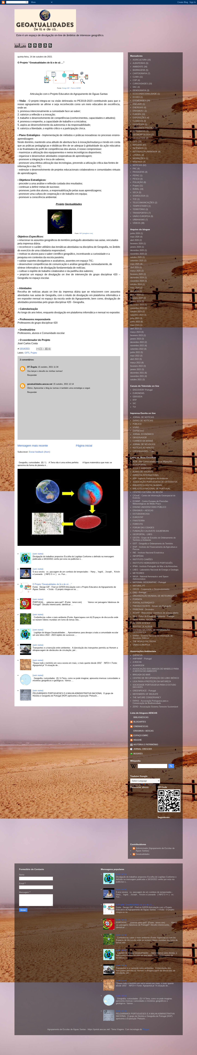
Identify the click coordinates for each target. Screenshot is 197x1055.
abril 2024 (134, 291)
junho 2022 (135, 352)
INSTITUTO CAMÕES (143, 559)
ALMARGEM (138, 665)
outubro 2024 (136, 284)
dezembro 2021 (137, 373)
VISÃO (136, 427)
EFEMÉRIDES (139, 100)
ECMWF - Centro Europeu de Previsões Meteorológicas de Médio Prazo (150, 502)
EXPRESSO (138, 431)
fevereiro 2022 (136, 366)
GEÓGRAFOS (139, 131)
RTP (135, 400)
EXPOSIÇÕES (139, 117)
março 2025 (135, 271)
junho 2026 (135, 233)
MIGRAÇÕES (139, 158)
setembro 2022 (136, 349)
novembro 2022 (137, 345)
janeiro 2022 (135, 369)
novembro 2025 (137, 254)
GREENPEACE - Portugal (144, 691)
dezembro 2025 (137, 250)
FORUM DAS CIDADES (143, 527)
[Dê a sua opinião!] (40, 348)
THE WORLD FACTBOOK (144, 641)
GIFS (27, 353)
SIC (134, 403)
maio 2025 (134, 264)
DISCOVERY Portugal (143, 390)
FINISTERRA (139, 520)
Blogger (146, 1029)
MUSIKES (138, 753)
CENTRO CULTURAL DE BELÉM (148, 492)
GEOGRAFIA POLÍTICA (143, 128)
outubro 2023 (136, 311)
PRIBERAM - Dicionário (143, 609)
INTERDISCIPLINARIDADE (145, 151)
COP (135, 80)
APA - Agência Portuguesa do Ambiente (150, 478)
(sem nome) (38, 554)
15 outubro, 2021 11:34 (48, 367)
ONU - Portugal (139, 592)
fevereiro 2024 (136, 298)
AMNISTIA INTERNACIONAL (146, 475)
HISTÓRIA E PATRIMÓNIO (145, 744)
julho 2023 (134, 318)
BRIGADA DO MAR (141, 675)
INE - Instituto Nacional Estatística (148, 553)
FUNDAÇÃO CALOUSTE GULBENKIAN (151, 531)
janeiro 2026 (135, 247)
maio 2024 (134, 288)
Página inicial (84, 445)
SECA (135, 192)
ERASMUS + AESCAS (143, 510)
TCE (135, 199)
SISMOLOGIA (139, 196)
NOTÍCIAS (137, 165)
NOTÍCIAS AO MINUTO (143, 448)
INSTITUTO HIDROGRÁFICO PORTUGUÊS (153, 563)
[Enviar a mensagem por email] (37, 348)
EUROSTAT (138, 517)
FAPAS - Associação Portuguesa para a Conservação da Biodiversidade (150, 702)
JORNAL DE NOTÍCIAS (143, 417)
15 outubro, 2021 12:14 (63, 384)
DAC (135, 87)
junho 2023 (135, 322)
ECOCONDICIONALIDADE (145, 94)
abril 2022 (134, 359)
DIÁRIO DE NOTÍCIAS (143, 420)
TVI (134, 407)
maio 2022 (134, 356)
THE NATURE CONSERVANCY (147, 697)
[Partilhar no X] (43, 348)
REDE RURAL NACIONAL (144, 620)
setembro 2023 (136, 315)
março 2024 (135, 294)
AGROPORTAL (139, 465)
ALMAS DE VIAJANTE (143, 472)
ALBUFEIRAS (139, 63)
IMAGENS (137, 145)
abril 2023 (134, 328)
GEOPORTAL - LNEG (142, 534)
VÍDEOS (136, 223)
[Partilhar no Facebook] (46, 348)
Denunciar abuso (139, 787)
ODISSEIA (137, 396)
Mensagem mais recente (33, 445)
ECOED (136, 97)
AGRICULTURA (140, 60)
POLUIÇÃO (138, 182)
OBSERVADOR (140, 437)
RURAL (136, 189)
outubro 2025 (136, 257)
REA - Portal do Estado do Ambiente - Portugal (153, 616)
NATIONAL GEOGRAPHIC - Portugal (149, 582)
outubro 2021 (136, 379)
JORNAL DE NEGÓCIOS (144, 444)
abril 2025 (134, 267)
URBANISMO (139, 220)
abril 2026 (134, 240)
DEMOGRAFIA (139, 90)
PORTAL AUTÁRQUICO (143, 603)
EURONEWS (138, 393)
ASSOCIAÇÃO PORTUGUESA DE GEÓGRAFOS (155, 482)
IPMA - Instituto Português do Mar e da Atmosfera (155, 566)
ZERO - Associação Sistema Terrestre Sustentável (155, 707)
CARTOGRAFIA (140, 73)
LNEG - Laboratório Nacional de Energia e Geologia (155, 570)
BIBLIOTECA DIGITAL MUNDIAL (147, 485)
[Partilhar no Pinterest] (49, 348)
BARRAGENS (139, 70)
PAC (135, 168)
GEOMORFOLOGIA (142, 134)
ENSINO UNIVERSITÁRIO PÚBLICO (149, 507)
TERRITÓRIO (139, 209)
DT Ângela (32, 367)
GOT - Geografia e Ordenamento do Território (153, 543)
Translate (151, 785)
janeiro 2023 (135, 339)
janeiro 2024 (135, 301)
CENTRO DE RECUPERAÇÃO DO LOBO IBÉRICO (156, 678)
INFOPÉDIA (138, 556)
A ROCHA (137, 662)
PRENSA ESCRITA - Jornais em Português (152, 606)
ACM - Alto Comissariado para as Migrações (152, 461)
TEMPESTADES (140, 206)
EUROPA (137, 114)
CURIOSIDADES (140, 83)
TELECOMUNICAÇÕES (143, 202)
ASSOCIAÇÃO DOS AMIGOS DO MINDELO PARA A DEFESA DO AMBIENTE (156, 670)
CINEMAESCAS (140, 726)
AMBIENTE (138, 67)
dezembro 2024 (137, 277)
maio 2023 (134, 325)
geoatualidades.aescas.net (39, 384)
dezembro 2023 (137, 305)
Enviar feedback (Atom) (39, 452)
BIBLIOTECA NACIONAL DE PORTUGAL (151, 488)
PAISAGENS (138, 172)
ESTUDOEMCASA (141, 514)
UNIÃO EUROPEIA (141, 216)
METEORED (138, 573)
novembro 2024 (137, 281)
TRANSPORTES (140, 213)
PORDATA (137, 599)
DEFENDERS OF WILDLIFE (145, 694)
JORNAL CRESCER (142, 749)
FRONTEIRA (138, 124)
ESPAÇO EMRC (140, 735)
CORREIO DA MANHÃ (143, 441)
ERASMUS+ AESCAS (143, 731)
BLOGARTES (139, 722)
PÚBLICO (137, 424)
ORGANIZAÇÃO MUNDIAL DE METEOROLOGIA (155, 596)
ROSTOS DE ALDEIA (142, 626)
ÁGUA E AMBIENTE (142, 468)
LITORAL (137, 155)
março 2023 (135, 332)
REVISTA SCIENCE (142, 623)
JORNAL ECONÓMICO (143, 434)
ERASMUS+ (138, 111)
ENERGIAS (138, 107)
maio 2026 (134, 237)
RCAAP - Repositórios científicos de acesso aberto (155, 613)
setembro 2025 (136, 260)
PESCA (136, 179)
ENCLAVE (137, 104)
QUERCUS (138, 655)
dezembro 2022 (137, 342)
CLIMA (136, 77)
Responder (32, 375)
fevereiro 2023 (136, 335)
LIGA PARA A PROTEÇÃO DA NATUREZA (152, 681)
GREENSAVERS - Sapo (143, 451)
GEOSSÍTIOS (139, 138)
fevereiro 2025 (136, 274)
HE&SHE (137, 740)
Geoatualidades (143, 854)
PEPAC (136, 175)
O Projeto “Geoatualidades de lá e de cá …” (52, 584)
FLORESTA (138, 121)
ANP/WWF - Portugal (142, 659)
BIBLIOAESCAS (141, 717)
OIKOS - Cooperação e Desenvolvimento (151, 589)
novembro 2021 (137, 376)
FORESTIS (138, 524)
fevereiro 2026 (136, 243)
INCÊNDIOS (138, 148)
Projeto (34, 353)
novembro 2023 (137, 308)
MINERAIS (138, 162)
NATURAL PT (139, 586)
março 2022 (135, 362)
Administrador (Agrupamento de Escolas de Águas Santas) (155, 849)
